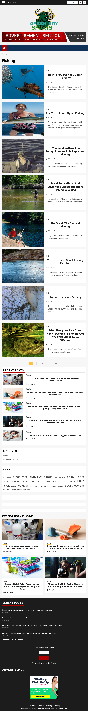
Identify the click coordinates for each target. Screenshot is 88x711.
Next (56, 363)
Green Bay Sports (49, 663)
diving (70, 476)
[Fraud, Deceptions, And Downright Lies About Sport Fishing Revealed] (23, 192)
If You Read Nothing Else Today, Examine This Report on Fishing (65, 151)
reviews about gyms (57, 486)
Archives (7, 456)
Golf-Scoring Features (29, 481)
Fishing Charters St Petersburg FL (12, 481)
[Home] (4, 47)
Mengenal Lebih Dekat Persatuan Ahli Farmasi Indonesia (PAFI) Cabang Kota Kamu (55, 407)
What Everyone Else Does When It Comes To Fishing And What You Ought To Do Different (65, 335)
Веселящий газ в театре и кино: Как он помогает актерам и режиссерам (54, 393)
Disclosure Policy (45, 706)
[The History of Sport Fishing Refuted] (23, 266)
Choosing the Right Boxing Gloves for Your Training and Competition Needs (54, 421)
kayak (6, 485)
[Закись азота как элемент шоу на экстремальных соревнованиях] (13, 379)
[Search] (84, 48)
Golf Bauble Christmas (43, 481)
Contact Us (32, 706)
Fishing (48, 71)
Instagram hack (56, 481)
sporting (79, 485)
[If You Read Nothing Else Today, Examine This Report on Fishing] (23, 156)
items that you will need (68, 481)
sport (69, 485)
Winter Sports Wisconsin (9, 489)
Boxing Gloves (7, 477)
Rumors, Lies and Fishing (65, 297)
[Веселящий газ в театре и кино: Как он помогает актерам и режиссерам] (13, 393)
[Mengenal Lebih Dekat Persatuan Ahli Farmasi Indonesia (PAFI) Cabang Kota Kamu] (13, 407)
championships (32, 476)
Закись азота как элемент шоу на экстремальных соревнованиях (55, 379)
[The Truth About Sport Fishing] (23, 119)
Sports (28, 375)
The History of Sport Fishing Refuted (65, 262)
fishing (81, 476)
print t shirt (47, 486)
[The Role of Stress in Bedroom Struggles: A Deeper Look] (13, 435)
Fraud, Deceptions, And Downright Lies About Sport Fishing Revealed (65, 187)
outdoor (23, 485)
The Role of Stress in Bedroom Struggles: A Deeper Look (54, 435)
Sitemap (57, 706)
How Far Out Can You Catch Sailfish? (65, 76)
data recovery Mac (60, 477)
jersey (81, 480)
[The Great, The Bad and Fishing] (23, 229)
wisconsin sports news (23, 489)
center (16, 476)
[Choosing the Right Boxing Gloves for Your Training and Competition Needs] (13, 421)
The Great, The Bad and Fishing (65, 225)
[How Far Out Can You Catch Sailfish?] (23, 82)
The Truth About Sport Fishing (65, 113)
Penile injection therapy (36, 486)
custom (48, 476)
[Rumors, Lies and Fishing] (23, 303)
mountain (13, 486)
